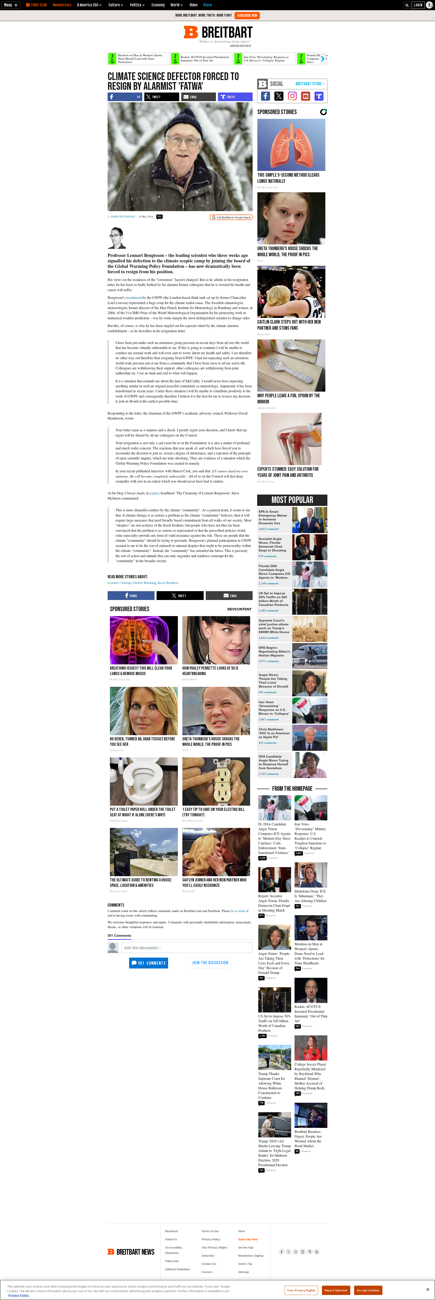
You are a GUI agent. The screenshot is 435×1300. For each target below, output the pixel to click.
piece (156, 492)
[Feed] (317, 1252)
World (175, 5)
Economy (158, 5)
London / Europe (120, 582)
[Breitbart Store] (207, 5)
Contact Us (209, 1264)
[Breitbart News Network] (262, 84)
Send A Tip (245, 1264)
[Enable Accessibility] (430, 5)
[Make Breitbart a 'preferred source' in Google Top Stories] (231, 217)
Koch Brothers (168, 582)
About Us (171, 1239)
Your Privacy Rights (301, 1290)
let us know (238, 911)
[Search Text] (407, 5)
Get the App (245, 1247)
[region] (217, 1290)
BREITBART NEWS (135, 1252)
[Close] (428, 1289)
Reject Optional (336, 1290)
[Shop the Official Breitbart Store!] (310, 84)
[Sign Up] (247, 15)
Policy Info (172, 1261)
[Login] (418, 5)
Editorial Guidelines (177, 1269)
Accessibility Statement (173, 1250)
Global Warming (144, 582)
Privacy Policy (211, 1239)
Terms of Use (210, 1231)
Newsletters (62, 5)
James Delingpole (123, 216)
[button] (10, 5)
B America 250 (87, 5)
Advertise (208, 1255)
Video (194, 5)
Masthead (171, 1231)
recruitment (134, 297)
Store (241, 1231)
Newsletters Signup (250, 1255)
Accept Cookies (368, 1290)
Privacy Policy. (18, 1295)
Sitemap (243, 1272)
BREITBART (226, 32)
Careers (207, 1272)
